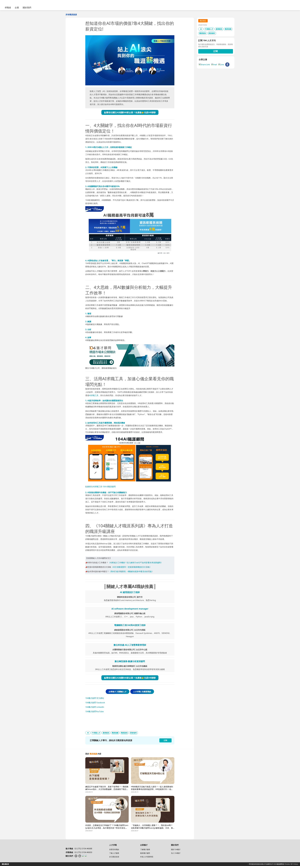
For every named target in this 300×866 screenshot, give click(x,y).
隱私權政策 (5, 864)
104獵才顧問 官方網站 (94, 698)
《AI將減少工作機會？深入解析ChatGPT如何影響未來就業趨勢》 (135, 562)
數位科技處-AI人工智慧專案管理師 (130, 644)
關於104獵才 (175, 849)
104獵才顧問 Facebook (95, 702)
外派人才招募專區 (146, 857)
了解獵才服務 (145, 849)
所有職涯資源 (71, 14)
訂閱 (216, 51)
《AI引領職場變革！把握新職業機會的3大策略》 (131, 567)
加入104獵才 (175, 853)
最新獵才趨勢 (145, 853)
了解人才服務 (114, 853)
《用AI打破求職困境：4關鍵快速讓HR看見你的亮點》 (131, 571)
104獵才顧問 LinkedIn (94, 707)
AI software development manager (129, 608)
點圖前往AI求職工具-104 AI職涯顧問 (100, 486)
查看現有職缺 (114, 849)
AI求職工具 (93, 395)
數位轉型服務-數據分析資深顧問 (130, 661)
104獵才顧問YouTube (94, 711)
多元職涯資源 (114, 857)
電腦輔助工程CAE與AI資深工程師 (130, 625)
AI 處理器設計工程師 (130, 592)
